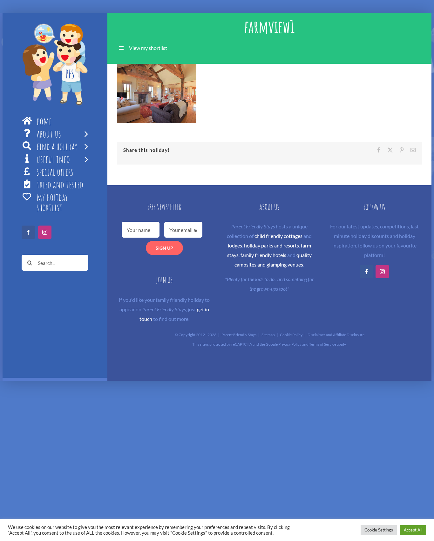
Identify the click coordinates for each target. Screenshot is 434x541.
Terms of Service (322, 344)
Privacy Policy (290, 344)
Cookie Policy (291, 334)
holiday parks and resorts (271, 245)
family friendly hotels (263, 255)
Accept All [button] (413, 529)
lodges (235, 245)
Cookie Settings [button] (378, 529)
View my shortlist (148, 48)
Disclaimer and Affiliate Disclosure (336, 334)
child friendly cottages (278, 236)
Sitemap (268, 334)
